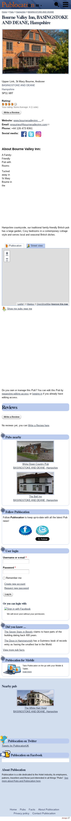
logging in (37, 393)
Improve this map (59, 304)
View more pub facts (14, 650)
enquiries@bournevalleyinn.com (29, 124)
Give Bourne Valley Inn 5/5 (15, 104)
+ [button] (7, 253)
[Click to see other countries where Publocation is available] (39, 6)
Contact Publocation (44, 813)
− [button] (7, 259)
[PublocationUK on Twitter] (42, 535)
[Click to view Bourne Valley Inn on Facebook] (24, 134)
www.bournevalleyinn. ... (28, 120)
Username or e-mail (15, 557)
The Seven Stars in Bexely (18, 631)
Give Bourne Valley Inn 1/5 (3, 104)
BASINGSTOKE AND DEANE (41, 12)
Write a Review (11, 112)
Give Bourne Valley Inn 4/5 (12, 104)
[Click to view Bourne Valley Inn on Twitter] (31, 134)
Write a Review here (38, 425)
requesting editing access (15, 393)
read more (27, 672)
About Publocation (48, 809)
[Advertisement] (35, 187)
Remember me (13, 578)
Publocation (15, 245)
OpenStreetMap (44, 303)
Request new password (16, 588)
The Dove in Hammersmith (18, 640)
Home (4, 12)
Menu (65, 4)
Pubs (11, 12)
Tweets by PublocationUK (15, 745)
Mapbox (30, 303)
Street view (37, 245)
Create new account (14, 584)
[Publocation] (19, 7)
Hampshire (21, 12)
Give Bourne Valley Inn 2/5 (6, 104)
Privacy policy (21, 813)
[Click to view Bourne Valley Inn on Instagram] (38, 134)
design (66, 818)
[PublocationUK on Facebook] (25, 535)
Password (9, 567)
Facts (32, 809)
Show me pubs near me (19, 308)
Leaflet (20, 303)
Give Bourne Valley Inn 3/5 (9, 104)
